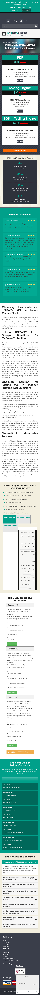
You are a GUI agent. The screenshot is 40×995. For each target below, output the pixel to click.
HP (8, 42)
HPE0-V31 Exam (8, 815)
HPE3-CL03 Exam (8, 837)
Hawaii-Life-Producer (33, 536)
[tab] (20, 862)
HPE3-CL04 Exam (8, 845)
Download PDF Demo (20, 150)
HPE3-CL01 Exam (8, 822)
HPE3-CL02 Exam (8, 830)
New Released (9, 518)
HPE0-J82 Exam (8, 792)
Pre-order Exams (23, 518)
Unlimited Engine (8, 964)
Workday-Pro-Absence (25, 568)
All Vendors (6, 942)
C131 (22, 585)
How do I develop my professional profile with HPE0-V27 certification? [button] (19, 919)
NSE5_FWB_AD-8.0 (29, 578)
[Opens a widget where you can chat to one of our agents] (27, 984)
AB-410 (25, 545)
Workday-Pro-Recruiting (29, 568)
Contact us (6, 952)
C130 (25, 585)
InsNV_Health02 (25, 551)
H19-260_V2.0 (22, 578)
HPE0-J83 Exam (8, 800)
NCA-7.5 (22, 566)
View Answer (12, 644)
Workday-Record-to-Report (33, 556)
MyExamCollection (17, 34)
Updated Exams (10, 526)
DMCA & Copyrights (9, 958)
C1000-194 (33, 571)
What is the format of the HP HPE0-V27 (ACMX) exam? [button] (19, 862)
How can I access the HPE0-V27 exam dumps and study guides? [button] (18, 885)
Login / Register (14, 21)
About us (5, 954)
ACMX (12, 42)
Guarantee (6, 956)
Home (3, 42)
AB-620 (29, 545)
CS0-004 (22, 545)
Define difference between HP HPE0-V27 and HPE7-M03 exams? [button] (19, 905)
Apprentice (25, 577)
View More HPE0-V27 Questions (20, 752)
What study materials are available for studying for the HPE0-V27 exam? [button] (19, 879)
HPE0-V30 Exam (8, 807)
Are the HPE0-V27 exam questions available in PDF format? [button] (19, 899)
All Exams (6, 944)
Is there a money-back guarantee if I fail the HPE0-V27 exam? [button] (19, 925)
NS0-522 (29, 534)
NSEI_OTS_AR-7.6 (22, 552)
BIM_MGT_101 (33, 565)
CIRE (25, 533)
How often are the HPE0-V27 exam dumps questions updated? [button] (19, 892)
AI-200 (33, 545)
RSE (29, 551)
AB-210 (33, 578)
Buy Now (20, 80)
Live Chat (26, 21)
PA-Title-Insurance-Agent (29, 590)
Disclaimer (6, 947)
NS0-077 (22, 534)
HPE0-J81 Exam (8, 785)
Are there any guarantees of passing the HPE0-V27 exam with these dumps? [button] (19, 912)
